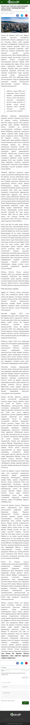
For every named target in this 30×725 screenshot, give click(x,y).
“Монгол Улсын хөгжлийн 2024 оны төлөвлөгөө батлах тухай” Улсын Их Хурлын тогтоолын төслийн (15, 295)
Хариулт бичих (25, 677)
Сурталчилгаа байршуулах (15, 719)
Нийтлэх (25, 702)
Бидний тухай (6, 719)
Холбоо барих (24, 719)
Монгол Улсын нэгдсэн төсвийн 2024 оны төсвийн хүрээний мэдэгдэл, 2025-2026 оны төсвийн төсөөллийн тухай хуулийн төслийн (15, 48)
